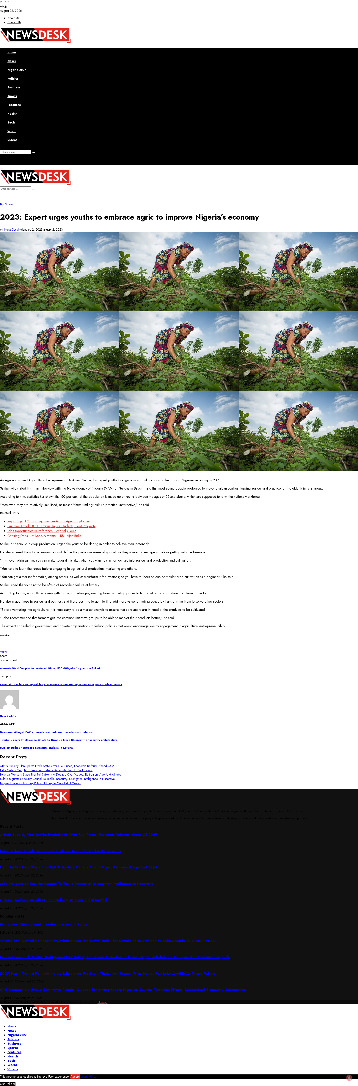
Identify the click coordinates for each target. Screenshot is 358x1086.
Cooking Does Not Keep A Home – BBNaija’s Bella (44, 535)
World (11, 131)
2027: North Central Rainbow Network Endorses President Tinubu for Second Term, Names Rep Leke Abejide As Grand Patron (107, 940)
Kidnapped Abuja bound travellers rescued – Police (43, 924)
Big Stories (7, 204)
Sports (12, 96)
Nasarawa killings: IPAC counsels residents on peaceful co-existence (46, 732)
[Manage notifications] (349, 1078)
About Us (13, 18)
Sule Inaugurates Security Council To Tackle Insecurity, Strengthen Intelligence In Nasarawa (57, 779)
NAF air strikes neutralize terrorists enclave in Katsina (36, 748)
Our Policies (7, 1084)
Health (12, 113)
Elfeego (102, 1002)
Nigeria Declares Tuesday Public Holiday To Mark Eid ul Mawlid (40, 783)
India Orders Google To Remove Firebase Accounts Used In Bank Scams (46, 770)
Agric (3, 651)
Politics (12, 78)
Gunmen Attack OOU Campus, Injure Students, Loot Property (51, 526)
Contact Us (14, 22)
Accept (75, 1076)
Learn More (88, 1076)
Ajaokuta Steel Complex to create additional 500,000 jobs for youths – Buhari (50, 668)
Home (11, 52)
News (11, 61)
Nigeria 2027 (16, 70)
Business (13, 87)
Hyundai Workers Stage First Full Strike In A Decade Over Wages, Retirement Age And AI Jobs (60, 774)
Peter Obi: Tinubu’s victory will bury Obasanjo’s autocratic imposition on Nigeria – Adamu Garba (61, 684)
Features (14, 105)
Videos (12, 140)
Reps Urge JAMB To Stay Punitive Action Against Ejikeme (48, 521)
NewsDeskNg (13, 229)
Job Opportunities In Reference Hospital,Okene (41, 531)
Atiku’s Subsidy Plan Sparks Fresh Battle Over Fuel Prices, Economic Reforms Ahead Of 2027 (59, 766)
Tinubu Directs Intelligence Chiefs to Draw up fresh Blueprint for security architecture (58, 740)
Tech (11, 122)
